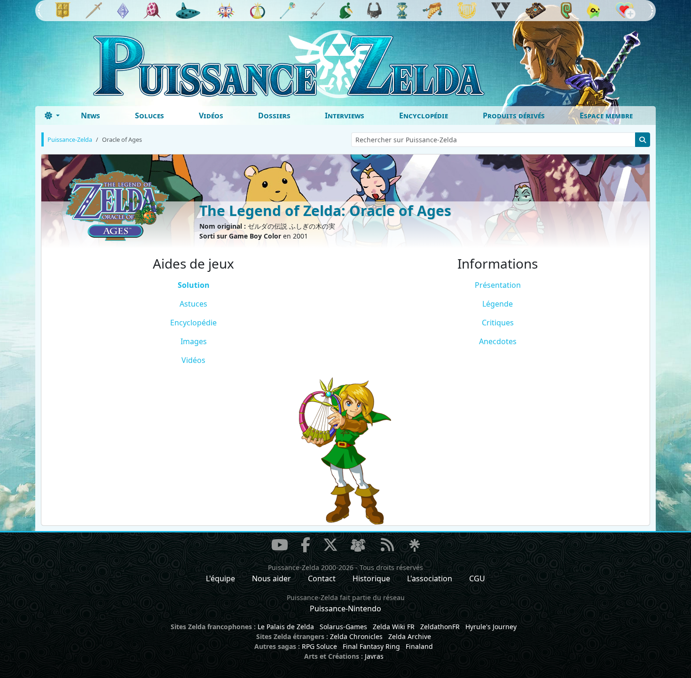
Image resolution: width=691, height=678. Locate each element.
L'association (429, 578)
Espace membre (606, 115)
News (90, 115)
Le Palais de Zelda (286, 626)
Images (194, 341)
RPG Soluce (319, 646)
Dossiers (274, 115)
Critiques (498, 322)
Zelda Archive (409, 636)
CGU (477, 578)
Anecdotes (498, 341)
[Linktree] (414, 545)
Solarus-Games (343, 626)
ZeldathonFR (440, 626)
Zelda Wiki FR (394, 626)
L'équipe (220, 578)
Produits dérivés (514, 115)
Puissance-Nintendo (345, 608)
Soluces (149, 115)
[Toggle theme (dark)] (52, 115)
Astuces (193, 304)
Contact (322, 578)
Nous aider (271, 578)
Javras (374, 656)
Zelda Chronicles (356, 636)
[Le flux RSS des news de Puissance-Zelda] (387, 544)
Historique (371, 578)
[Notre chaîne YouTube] (279, 544)
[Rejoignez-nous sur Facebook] (305, 544)
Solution (194, 285)
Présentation (498, 285)
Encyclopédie (423, 115)
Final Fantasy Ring (371, 646)
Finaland (419, 646)
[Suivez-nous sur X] (330, 544)
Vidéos (211, 115)
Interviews (344, 115)
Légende (497, 304)
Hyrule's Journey (491, 626)
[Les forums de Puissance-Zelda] (358, 545)
